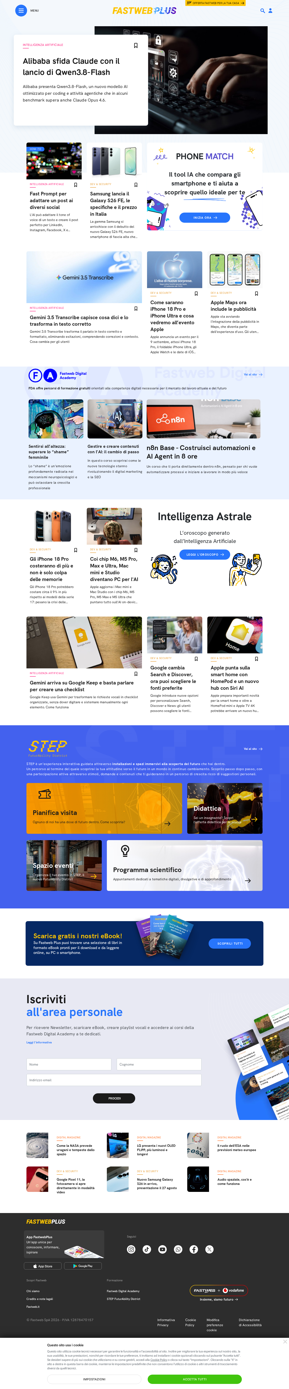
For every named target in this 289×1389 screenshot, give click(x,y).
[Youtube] (162, 1249)
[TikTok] (147, 1249)
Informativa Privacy (166, 1322)
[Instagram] (131, 1249)
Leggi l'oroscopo (202, 554)
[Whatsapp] (178, 1249)
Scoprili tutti (230, 943)
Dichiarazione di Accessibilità (250, 1322)
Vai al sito (250, 374)
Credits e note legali (39, 1299)
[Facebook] (194, 1249)
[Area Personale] (270, 10)
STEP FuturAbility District (123, 1299)
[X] (209, 1249)
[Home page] (144, 10)
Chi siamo (33, 1291)
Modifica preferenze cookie (215, 1325)
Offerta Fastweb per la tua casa (216, 3)
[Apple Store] (43, 1265)
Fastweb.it (33, 1307)
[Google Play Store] (83, 1265)
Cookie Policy (190, 1322)
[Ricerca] (263, 10)
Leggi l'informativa (39, 1042)
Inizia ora (203, 218)
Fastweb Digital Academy (123, 1291)
